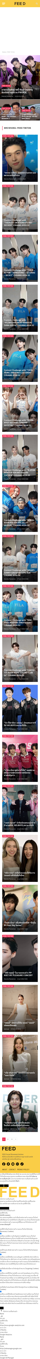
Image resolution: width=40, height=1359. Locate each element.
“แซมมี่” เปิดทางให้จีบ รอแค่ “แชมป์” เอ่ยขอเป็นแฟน (19, 1024)
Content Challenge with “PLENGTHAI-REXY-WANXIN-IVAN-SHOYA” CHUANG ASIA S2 (19, 323)
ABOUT (4, 1169)
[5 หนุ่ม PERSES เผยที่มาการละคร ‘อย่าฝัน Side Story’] (30, 111)
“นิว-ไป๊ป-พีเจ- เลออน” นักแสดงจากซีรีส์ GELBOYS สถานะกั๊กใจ (20, 724)
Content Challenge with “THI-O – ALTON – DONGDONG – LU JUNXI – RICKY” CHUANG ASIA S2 (19, 273)
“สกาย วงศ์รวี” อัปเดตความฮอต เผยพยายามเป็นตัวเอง (20, 174)
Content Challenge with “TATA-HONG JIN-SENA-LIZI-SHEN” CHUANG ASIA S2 (18, 373)
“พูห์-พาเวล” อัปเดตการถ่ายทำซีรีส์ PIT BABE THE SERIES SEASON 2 (9, 115)
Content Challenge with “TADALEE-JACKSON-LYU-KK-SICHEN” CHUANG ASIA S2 (18, 223)
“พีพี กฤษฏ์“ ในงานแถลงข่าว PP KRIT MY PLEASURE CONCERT (18, 974)
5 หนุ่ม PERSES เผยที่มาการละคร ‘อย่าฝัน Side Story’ (29, 116)
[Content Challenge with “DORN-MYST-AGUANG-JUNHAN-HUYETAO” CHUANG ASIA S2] (20, 408)
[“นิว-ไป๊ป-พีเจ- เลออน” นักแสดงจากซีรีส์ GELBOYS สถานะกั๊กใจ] (20, 708)
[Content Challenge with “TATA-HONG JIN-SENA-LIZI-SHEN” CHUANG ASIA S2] (20, 358)
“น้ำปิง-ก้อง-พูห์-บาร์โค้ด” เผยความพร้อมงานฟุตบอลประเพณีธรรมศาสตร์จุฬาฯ (19, 773)
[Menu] (3, 3)
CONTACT (12, 1169)
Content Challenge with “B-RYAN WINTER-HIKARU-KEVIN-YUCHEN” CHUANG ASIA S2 (19, 473)
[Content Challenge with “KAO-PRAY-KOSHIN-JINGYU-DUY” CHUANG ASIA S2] (20, 608)
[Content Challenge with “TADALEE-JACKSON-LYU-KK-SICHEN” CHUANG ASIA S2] (20, 208)
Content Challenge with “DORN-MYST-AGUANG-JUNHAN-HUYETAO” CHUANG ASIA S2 (19, 423)
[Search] (36, 3)
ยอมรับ (6, 1185)
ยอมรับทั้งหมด (4, 1208)
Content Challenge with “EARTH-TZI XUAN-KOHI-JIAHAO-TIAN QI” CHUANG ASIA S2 (19, 673)
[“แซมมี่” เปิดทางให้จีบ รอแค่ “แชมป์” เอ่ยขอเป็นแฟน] (20, 1008)
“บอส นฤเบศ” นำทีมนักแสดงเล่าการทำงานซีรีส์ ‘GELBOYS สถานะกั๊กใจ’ (19, 824)
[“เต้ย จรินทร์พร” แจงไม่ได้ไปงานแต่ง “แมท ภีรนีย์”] (20, 1058)
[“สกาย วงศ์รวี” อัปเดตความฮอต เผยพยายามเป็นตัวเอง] (20, 158)
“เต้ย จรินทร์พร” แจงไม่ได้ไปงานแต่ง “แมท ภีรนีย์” (19, 1074)
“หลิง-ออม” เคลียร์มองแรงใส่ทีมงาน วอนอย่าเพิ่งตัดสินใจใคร (19, 874)
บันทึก (2, 1308)
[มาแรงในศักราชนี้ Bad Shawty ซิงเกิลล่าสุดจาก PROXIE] (20, 77)
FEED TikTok (8, 136)
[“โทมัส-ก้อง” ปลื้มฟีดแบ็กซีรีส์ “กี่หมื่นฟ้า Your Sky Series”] (20, 908)
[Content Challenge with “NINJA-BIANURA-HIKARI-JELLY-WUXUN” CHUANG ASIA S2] (20, 508)
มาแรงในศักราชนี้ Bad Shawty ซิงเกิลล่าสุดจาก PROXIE (17, 91)
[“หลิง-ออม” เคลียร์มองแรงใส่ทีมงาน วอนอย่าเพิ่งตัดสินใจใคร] (20, 858)
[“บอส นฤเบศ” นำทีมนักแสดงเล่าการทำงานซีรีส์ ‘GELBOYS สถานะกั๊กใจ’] (20, 808)
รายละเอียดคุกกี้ (5, 1224)
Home (4, 52)
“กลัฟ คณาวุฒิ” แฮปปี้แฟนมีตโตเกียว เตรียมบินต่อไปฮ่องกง (17, 1124)
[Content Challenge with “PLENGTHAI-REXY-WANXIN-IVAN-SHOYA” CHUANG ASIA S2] (20, 308)
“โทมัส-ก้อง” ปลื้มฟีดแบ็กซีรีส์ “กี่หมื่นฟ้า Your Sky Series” (20, 924)
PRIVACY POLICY (23, 1169)
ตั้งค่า (17, 1181)
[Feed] (20, 4)
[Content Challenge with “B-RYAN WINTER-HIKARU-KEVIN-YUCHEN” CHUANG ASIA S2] (20, 458)
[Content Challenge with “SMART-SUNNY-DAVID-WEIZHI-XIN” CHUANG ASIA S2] (20, 558)
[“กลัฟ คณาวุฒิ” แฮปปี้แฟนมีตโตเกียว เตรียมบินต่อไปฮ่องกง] (20, 1108)
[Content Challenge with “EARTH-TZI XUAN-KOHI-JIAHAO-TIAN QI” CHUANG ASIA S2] (20, 658)
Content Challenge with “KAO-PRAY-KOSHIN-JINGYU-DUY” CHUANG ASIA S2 (18, 623)
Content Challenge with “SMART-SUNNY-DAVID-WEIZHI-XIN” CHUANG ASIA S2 (19, 573)
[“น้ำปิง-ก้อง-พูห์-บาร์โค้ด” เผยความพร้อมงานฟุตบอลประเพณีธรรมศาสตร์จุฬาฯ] (20, 758)
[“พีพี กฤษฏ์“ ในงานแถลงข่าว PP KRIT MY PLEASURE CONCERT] (20, 958)
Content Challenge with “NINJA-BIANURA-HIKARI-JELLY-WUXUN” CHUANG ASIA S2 (19, 523)
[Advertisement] (20, 29)
